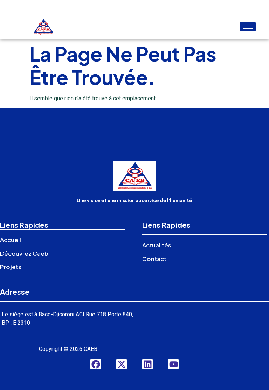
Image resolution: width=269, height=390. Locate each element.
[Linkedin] (147, 364)
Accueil (10, 240)
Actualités (156, 245)
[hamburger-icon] (248, 26)
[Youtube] (173, 364)
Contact (154, 258)
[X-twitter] (121, 364)
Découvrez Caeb (24, 253)
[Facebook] (95, 364)
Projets (10, 266)
